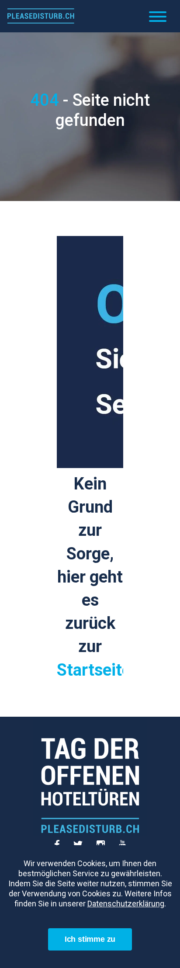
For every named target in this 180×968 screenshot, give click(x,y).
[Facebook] (60, 841)
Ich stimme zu (90, 939)
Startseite (94, 670)
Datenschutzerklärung (125, 903)
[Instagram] (103, 841)
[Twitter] (80, 841)
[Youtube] (122, 841)
